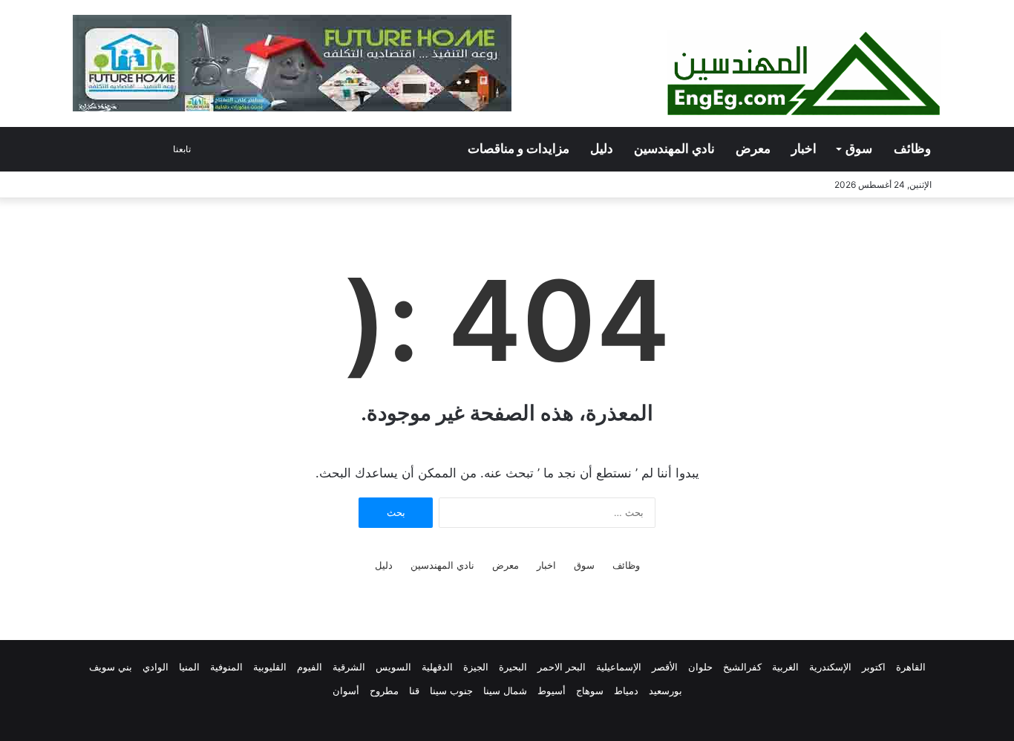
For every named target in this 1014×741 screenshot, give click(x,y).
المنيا (189, 667)
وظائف (912, 149)
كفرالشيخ (742, 667)
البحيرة (513, 667)
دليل (601, 149)
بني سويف (110, 667)
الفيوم (309, 667)
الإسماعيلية (618, 667)
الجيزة (475, 667)
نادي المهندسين (674, 149)
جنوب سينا (451, 690)
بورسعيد (665, 690)
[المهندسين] (804, 74)
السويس (393, 667)
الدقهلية (437, 667)
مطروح (384, 690)
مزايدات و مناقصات (518, 149)
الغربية (785, 667)
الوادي (156, 667)
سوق (858, 149)
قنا (414, 690)
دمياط (626, 690)
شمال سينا (505, 690)
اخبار (804, 149)
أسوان (346, 690)
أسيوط (551, 690)
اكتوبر (874, 667)
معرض (753, 149)
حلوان (700, 667)
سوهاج (590, 690)
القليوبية (270, 667)
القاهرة (911, 667)
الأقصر (665, 667)
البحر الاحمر (561, 667)
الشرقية (349, 667)
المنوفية (226, 667)
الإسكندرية (830, 667)
